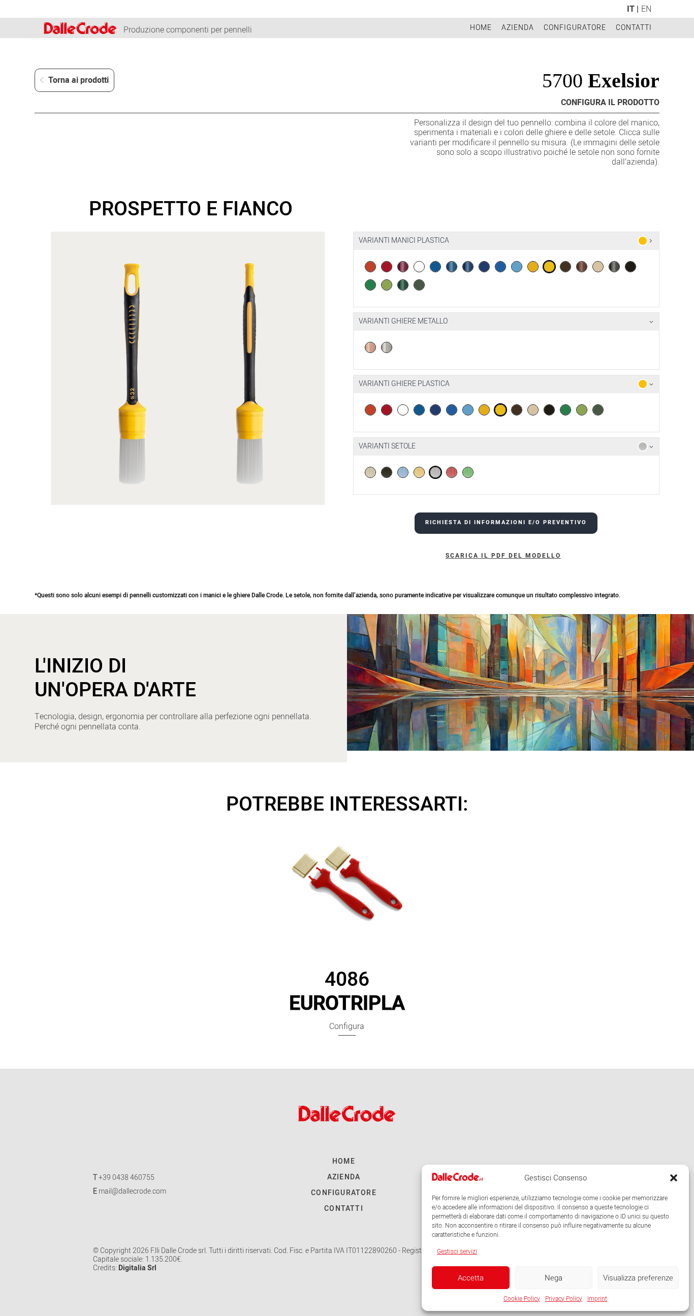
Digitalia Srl (137, 1268)
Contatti (634, 27)
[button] (674, 1178)
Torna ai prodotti (77, 80)
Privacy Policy (563, 1298)
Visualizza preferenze (638, 1277)
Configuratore (575, 27)
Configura (346, 1026)
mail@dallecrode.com (132, 1191)
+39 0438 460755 (126, 1177)
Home (481, 27)
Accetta (471, 1277)
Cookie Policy (521, 1298)
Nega (553, 1277)
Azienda (517, 27)
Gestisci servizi (457, 1251)
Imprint (597, 1298)
